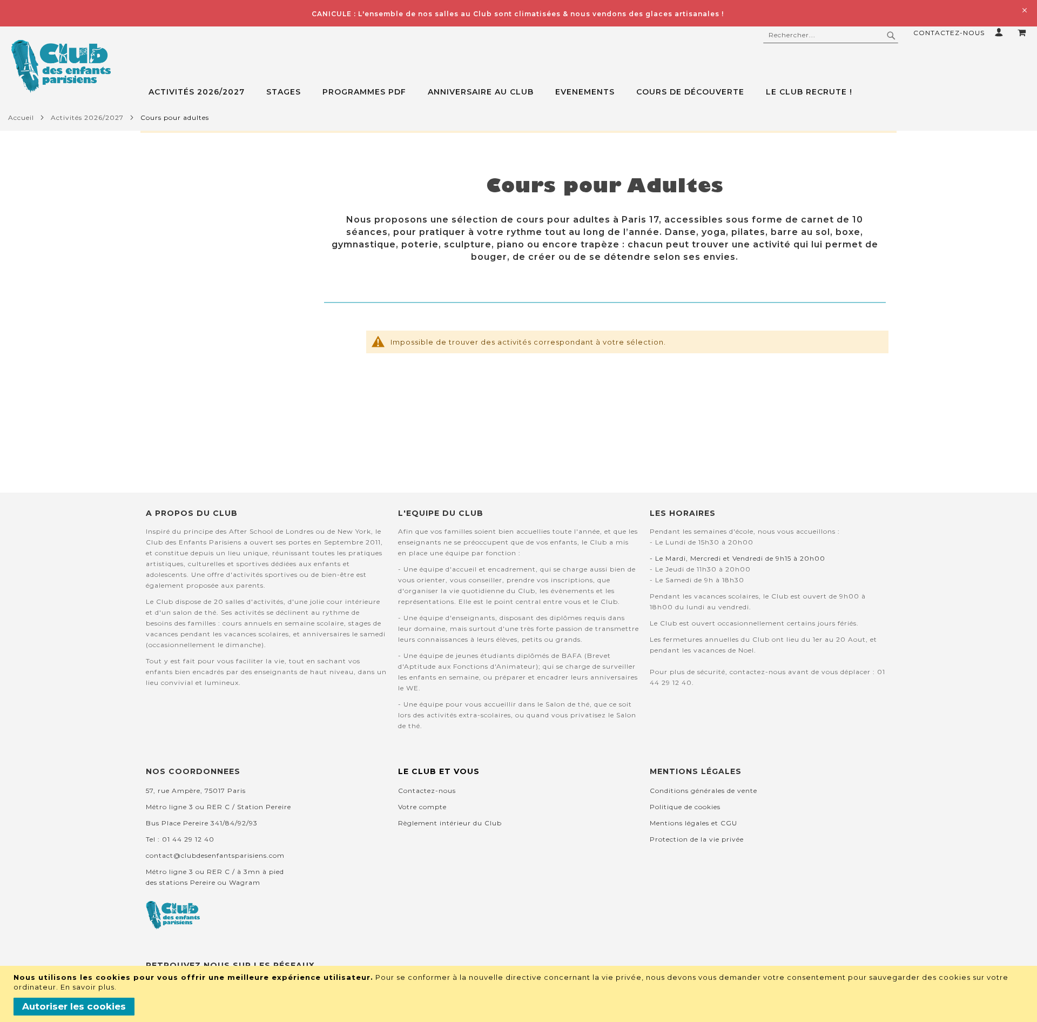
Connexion (1001, 32)
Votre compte (422, 807)
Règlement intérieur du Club (450, 823)
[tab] (593, 92)
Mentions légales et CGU (693, 823)
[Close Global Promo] (1023, 9)
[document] (520, 994)
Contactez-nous (949, 33)
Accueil (21, 117)
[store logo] (61, 66)
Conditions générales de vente (703, 790)
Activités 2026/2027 (87, 117)
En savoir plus (87, 987)
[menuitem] (202, 92)
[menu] (593, 92)
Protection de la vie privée (697, 839)
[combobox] (830, 35)
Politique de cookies (685, 807)
